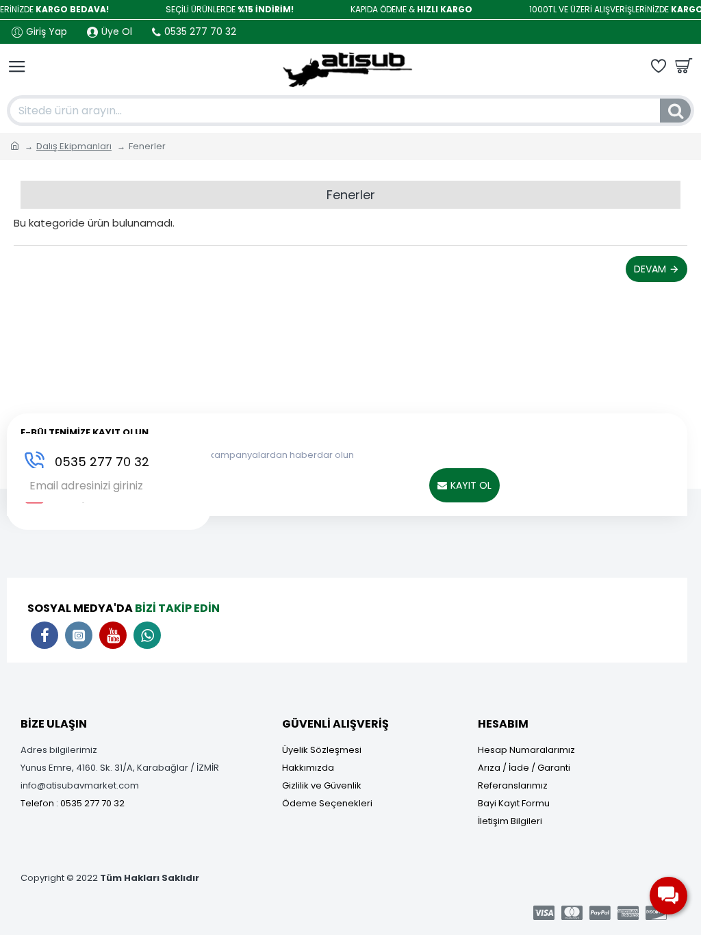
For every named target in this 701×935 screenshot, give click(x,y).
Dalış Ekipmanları (74, 146)
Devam (650, 269)
